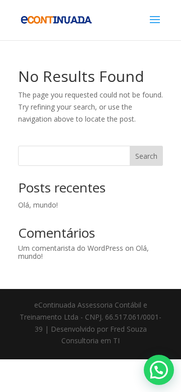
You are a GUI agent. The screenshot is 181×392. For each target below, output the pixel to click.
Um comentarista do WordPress (70, 248)
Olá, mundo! (38, 205)
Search (146, 156)
